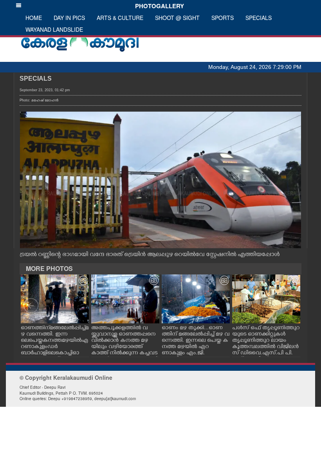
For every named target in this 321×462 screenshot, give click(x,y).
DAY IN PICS (69, 18)
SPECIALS (258, 18)
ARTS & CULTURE (120, 18)
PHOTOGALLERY (158, 6)
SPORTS (222, 18)
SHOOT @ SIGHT (177, 18)
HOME (33, 18)
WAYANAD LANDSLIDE (54, 29)
